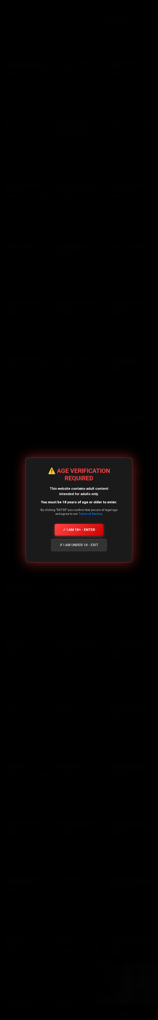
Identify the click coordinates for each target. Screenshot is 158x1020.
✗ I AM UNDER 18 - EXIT (79, 545)
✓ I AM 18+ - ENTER (79, 530)
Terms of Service (90, 513)
